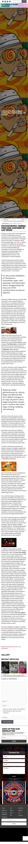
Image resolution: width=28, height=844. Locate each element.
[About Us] (5, 811)
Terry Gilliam (22, 267)
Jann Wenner (18, 242)
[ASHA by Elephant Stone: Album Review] (5, 667)
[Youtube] (10, 1)
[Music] (14, 813)
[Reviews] (22, 811)
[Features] (22, 816)
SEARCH (24, 1)
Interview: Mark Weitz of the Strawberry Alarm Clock (22, 668)
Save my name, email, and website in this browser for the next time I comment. (14, 711)
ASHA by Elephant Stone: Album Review (5, 669)
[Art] (14, 808)
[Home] (5, 808)
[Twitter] (7, 1)
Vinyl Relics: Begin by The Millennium (13, 669)
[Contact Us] (5, 817)
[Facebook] (3, 1)
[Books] (14, 811)
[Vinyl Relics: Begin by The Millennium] (14, 667)
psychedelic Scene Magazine (9, 5)
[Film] (14, 815)
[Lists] (22, 813)
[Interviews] (22, 808)
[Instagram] (5, 1)
